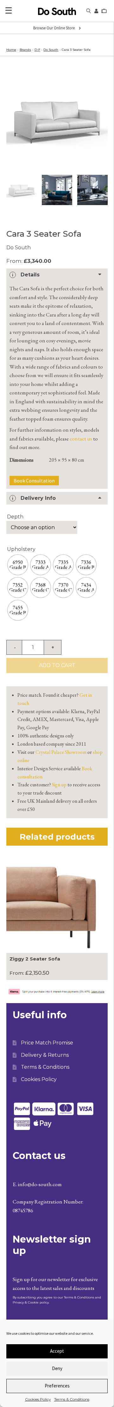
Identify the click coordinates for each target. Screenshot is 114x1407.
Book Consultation (34, 480)
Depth (15, 517)
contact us (81, 438)
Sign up (59, 784)
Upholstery (21, 549)
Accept (57, 1351)
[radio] (18, 565)
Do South (50, 50)
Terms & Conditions (71, 1399)
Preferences (57, 1386)
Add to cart (57, 665)
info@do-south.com (40, 1184)
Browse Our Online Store (54, 28)
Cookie (33, 1302)
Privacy (18, 1302)
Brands (25, 50)
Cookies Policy (38, 1399)
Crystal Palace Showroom (60, 752)
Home (11, 50)
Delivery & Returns (45, 1055)
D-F (37, 50)
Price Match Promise (47, 1043)
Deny (57, 1368)
